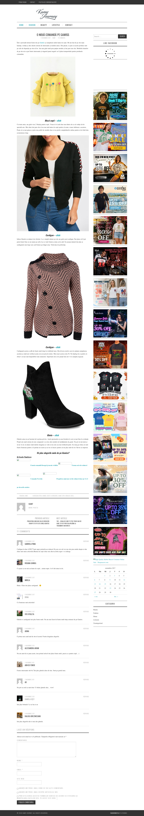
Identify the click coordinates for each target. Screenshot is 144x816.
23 (110, 588)
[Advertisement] (110, 75)
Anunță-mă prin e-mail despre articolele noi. (38, 792)
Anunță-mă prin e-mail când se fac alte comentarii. (41, 788)
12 (124, 580)
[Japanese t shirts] (110, 137)
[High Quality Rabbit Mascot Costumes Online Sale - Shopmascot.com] (110, 561)
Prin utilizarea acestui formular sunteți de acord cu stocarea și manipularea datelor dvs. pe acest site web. (47, 797)
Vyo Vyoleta (29, 614)
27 (95, 592)
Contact (32, 2)
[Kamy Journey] (39, 14)
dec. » (116, 596)
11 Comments (61, 38)
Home (21, 25)
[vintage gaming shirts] (110, 261)
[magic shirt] (110, 323)
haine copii (61, 496)
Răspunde (86, 541)
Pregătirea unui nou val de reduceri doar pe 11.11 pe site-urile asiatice (38, 522)
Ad (26, 682)
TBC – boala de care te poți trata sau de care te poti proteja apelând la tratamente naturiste (68, 523)
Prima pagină (22, 2)
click (59, 120)
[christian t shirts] (110, 199)
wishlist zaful (69, 496)
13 (95, 584)
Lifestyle (56, 25)
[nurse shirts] (110, 292)
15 (105, 584)
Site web (20, 779)
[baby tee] (110, 416)
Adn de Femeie (30, 665)
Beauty (44, 25)
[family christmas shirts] (110, 385)
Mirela (27, 580)
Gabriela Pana (30, 543)
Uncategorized (97, 623)
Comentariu (22, 740)
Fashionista (114, 813)
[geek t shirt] (110, 106)
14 (99, 584)
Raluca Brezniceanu (33, 716)
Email (20, 769)
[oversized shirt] (110, 230)
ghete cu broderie (52, 496)
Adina (27, 631)
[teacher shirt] (110, 447)
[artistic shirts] (110, 510)
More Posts (33, 508)
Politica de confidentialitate (47, 2)
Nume (20, 760)
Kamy (54, 38)
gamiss (44, 496)
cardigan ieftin (37, 496)
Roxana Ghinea (30, 563)
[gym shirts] (110, 168)
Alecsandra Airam (32, 648)
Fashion (32, 25)
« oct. (96, 596)
